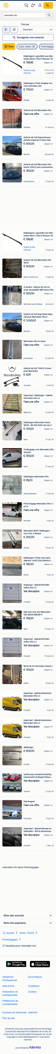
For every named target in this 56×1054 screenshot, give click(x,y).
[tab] (6, 29)
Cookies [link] (32, 991)
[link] (6, 5)
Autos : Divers (25, 46)
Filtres (10, 46)
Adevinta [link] (32, 1012)
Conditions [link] (33, 986)
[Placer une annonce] (48, 5)
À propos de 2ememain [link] (14, 1012)
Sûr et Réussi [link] (35, 977)
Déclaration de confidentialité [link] (10, 993)
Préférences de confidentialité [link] (10, 1002)
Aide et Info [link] (8, 986)
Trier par (25, 24)
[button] (33, 5)
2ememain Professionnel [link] (9, 979)
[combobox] (24, 15)
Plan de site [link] (8, 1018)
